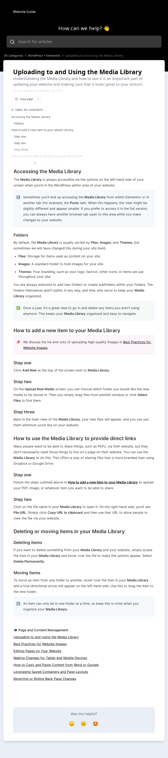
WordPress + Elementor (44, 55)
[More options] (38, 99)
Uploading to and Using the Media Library (94, 55)
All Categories (13, 55)
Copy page (26, 99)
